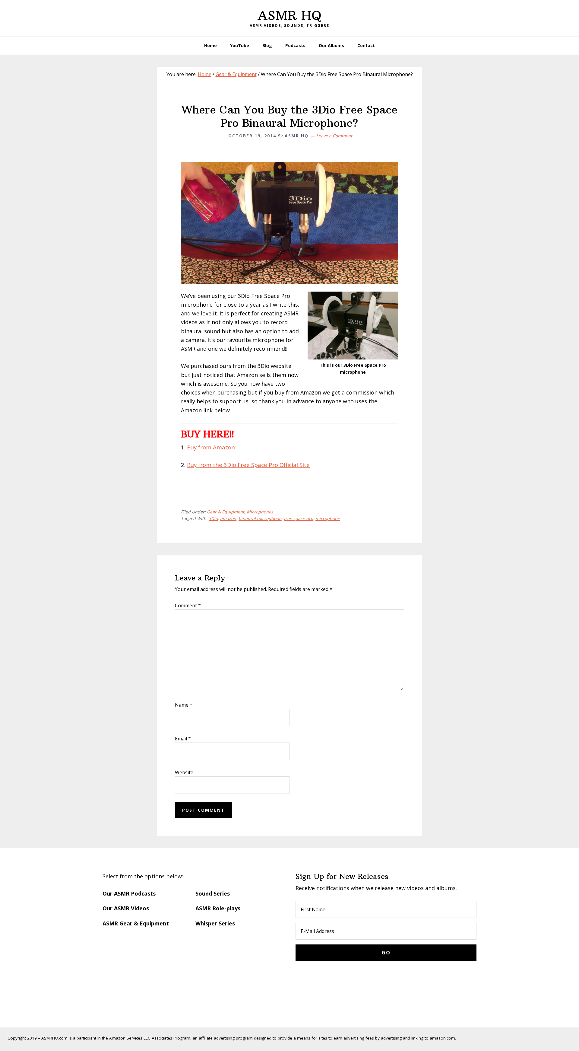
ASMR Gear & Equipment (136, 923)
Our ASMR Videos (126, 908)
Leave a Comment (334, 136)
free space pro (298, 518)
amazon (228, 518)
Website (184, 772)
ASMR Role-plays (217, 908)
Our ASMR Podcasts (129, 893)
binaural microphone (260, 518)
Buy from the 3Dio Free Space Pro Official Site (248, 464)
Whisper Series (215, 923)
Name (183, 704)
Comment (188, 605)
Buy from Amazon (211, 447)
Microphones (260, 512)
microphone (327, 518)
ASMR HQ (289, 15)
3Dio (213, 518)
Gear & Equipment (225, 512)
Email (183, 738)
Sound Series (212, 893)
